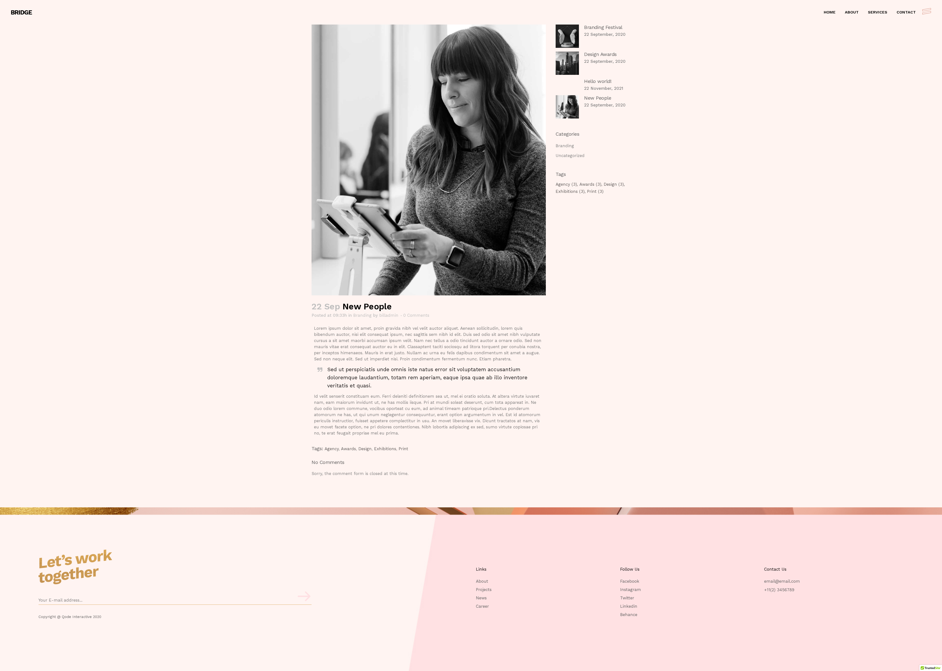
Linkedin (628, 606)
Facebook (629, 581)
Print (403, 448)
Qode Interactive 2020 (81, 617)
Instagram (630, 590)
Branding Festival (603, 27)
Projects (484, 590)
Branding (362, 315)
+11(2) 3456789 (779, 589)
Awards (348, 448)
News (481, 598)
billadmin (388, 315)
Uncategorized (570, 155)
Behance (628, 615)
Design (365, 448)
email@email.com (782, 581)
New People (597, 98)
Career (482, 606)
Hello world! (597, 81)
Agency (332, 448)
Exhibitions (385, 448)
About (482, 581)
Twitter (627, 598)
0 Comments (416, 315)
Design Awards (600, 54)
